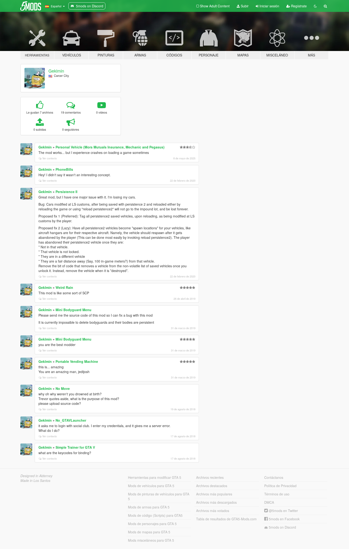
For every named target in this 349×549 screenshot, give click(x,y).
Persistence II (66, 191)
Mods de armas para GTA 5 (149, 507)
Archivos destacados (211, 485)
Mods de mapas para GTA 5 (149, 532)
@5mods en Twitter (283, 510)
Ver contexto (49, 158)
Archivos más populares (214, 494)
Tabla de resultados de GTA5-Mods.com (226, 519)
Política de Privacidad (280, 485)
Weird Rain (64, 287)
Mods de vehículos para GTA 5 (151, 485)
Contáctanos (273, 477)
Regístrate (298, 6)
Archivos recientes (210, 477)
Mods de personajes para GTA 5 (152, 523)
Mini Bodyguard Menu (73, 309)
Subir (244, 6)
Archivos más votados (212, 510)
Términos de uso (276, 494)
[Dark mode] (315, 6)
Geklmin (56, 71)
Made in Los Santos (35, 480)
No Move (63, 388)
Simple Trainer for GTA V (75, 447)
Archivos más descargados (216, 502)
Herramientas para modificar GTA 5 (154, 477)
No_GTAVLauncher (71, 420)
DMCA (269, 502)
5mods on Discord (282, 527)
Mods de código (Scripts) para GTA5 (155, 515)
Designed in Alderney (36, 475)
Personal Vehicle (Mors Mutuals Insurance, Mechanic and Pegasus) (110, 147)
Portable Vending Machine (77, 361)
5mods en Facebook (284, 519)
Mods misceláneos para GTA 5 (151, 540)
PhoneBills (64, 169)
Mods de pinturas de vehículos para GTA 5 (158, 496)
